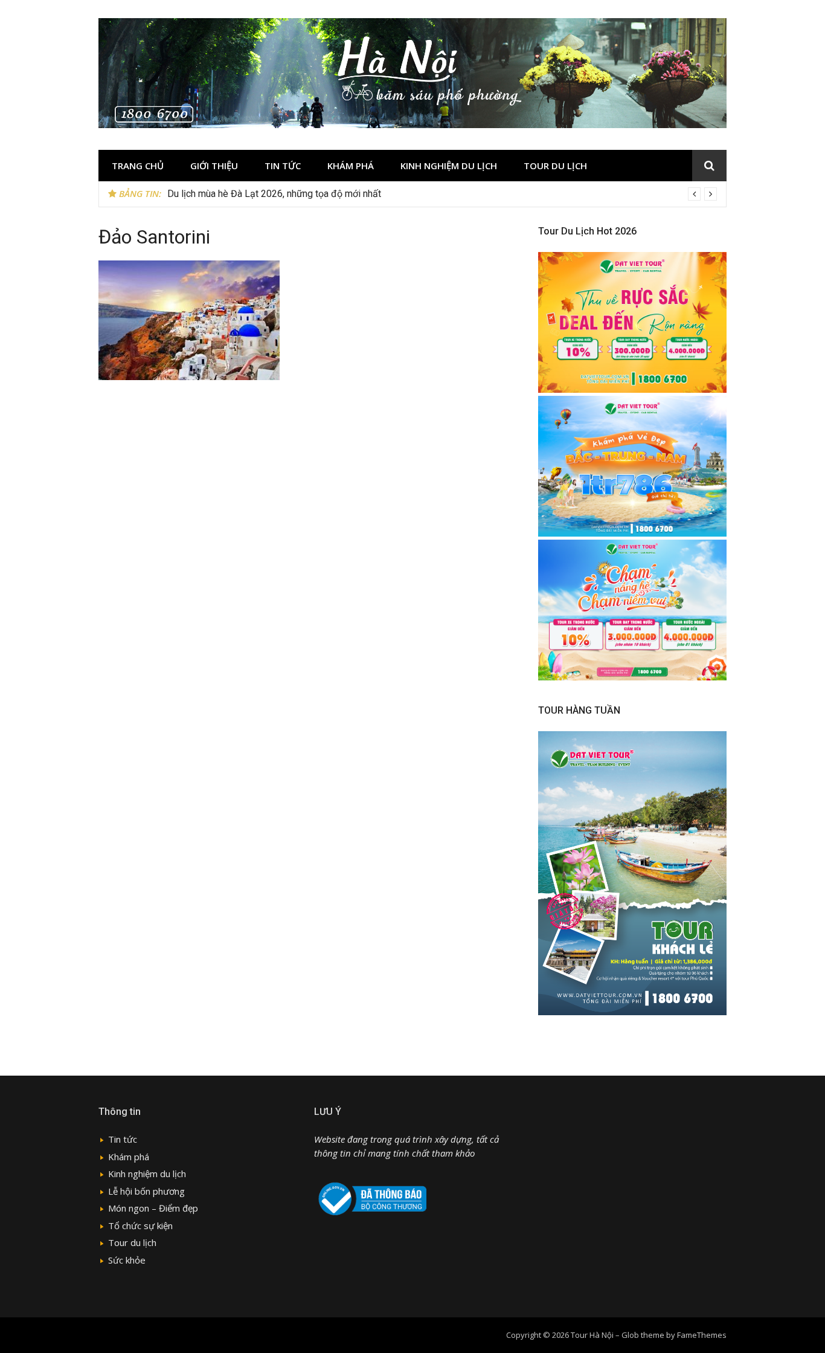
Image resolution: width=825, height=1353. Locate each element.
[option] (442, 194)
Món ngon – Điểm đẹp (153, 1208)
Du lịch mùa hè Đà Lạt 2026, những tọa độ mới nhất (274, 193)
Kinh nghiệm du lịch (448, 166)
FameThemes (702, 1334)
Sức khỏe (127, 1260)
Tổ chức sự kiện (140, 1225)
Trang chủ (138, 166)
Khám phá (350, 166)
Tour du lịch (555, 166)
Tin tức (283, 166)
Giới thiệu (214, 166)
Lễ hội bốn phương (146, 1191)
